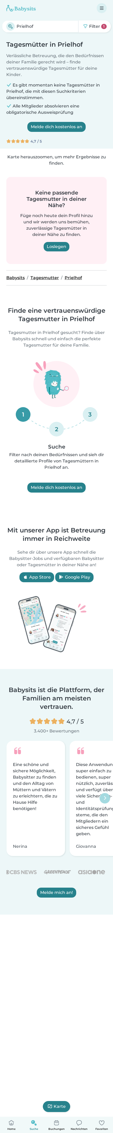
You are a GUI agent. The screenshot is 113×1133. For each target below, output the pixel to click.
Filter (96, 26)
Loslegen (56, 246)
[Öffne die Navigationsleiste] (102, 8)
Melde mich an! (56, 892)
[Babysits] (21, 8)
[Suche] (10, 26)
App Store (39, 577)
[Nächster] (105, 798)
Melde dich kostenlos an (56, 126)
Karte (60, 1106)
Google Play (77, 577)
